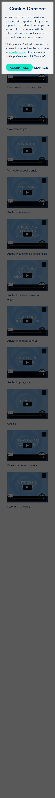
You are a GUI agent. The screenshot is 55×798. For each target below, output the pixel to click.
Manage (41, 67)
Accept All (19, 67)
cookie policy (17, 52)
